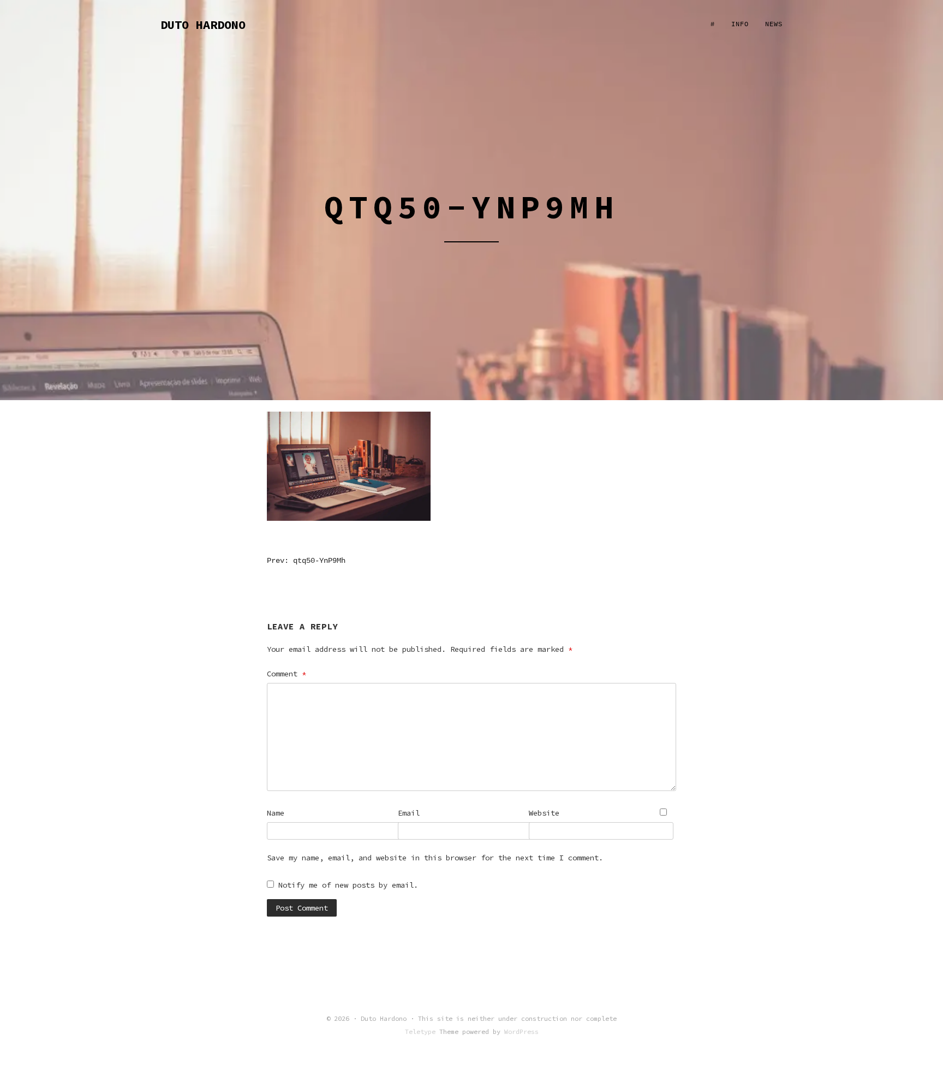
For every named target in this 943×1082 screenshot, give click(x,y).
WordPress (521, 1031)
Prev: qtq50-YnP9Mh (306, 560)
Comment (286, 674)
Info (740, 24)
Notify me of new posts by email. (348, 885)
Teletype (420, 1031)
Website (544, 813)
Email (409, 813)
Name (275, 813)
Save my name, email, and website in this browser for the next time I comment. (435, 858)
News (774, 24)
